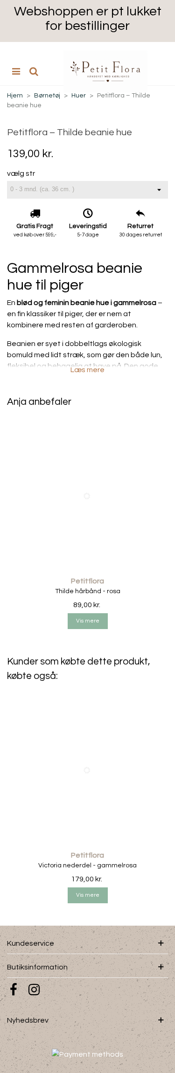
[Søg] (33, 71)
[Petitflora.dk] (105, 71)
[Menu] (16, 71)
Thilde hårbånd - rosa (87, 591)
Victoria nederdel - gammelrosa (87, 865)
